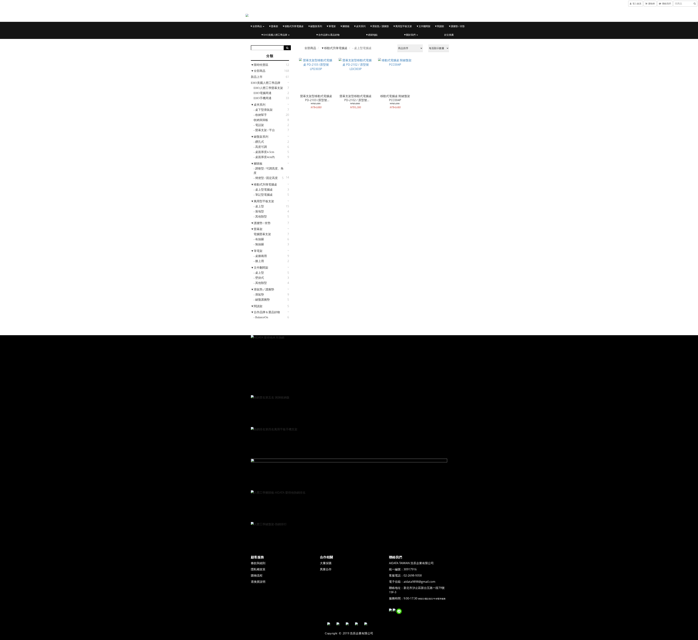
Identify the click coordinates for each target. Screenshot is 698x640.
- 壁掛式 (259, 277)
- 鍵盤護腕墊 (262, 299)
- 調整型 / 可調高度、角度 (269, 170)
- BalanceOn (261, 317)
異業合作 (326, 569)
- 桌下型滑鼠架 (263, 109)
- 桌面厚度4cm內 (264, 157)
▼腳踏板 (345, 26)
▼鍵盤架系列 (315, 26)
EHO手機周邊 (262, 98)
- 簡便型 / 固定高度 (266, 178)
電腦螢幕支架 (262, 234)
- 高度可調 (260, 146)
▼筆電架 (331, 26)
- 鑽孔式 (259, 141)
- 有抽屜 (259, 239)
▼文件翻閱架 (423, 26)
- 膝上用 (259, 261)
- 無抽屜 (259, 244)
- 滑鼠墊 (259, 294)
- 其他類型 (260, 216)
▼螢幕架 (273, 26)
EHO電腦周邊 (262, 93)
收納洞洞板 (261, 119)
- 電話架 (259, 125)
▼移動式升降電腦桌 (293, 26)
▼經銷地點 (372, 34)
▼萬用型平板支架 (402, 26)
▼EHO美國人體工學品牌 (274, 34)
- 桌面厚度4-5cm (264, 151)
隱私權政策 (258, 569)
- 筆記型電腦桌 (263, 194)
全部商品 (310, 48)
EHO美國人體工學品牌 (265, 82)
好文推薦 (449, 34)
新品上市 (256, 76)
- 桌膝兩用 (260, 256)
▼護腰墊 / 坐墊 (456, 26)
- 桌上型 (259, 206)
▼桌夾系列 (360, 26)
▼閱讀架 (439, 26)
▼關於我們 (410, 34)
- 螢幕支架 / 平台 (264, 130)
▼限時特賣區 (259, 64)
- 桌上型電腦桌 (263, 189)
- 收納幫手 (260, 114)
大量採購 (326, 563)
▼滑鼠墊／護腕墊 (379, 26)
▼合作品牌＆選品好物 (328, 34)
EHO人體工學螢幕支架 (268, 87)
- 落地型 (259, 211)
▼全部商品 (256, 26)
